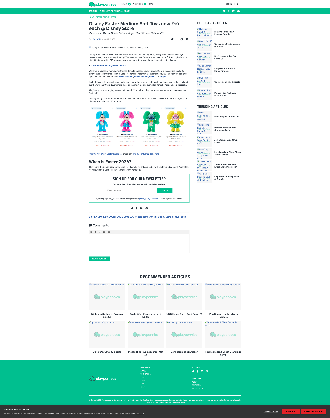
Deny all (290, 412)
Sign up (164, 190)
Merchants (145, 368)
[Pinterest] (181, 39)
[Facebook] (177, 39)
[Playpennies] (102, 4)
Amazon (144, 371)
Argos (143, 380)
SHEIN (143, 387)
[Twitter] (172, 39)
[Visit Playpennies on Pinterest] (233, 11)
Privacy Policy (198, 388)
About (194, 382)
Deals (124, 4)
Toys (151, 4)
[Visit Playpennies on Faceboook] (229, 11)
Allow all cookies (314, 412)
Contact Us (196, 385)
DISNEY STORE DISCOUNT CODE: (106, 216)
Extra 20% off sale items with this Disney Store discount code (155, 216)
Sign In (229, 4)
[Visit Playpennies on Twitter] (224, 11)
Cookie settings (271, 412)
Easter (99, 17)
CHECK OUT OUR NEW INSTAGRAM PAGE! (115, 11)
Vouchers (138, 4)
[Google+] (186, 39)
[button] (91, 232)
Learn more (140, 413)
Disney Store (110, 17)
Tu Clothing (146, 374)
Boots (143, 384)
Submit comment (100, 259)
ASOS (142, 377)
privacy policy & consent (148, 199)
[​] (139, 243)
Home (91, 17)
